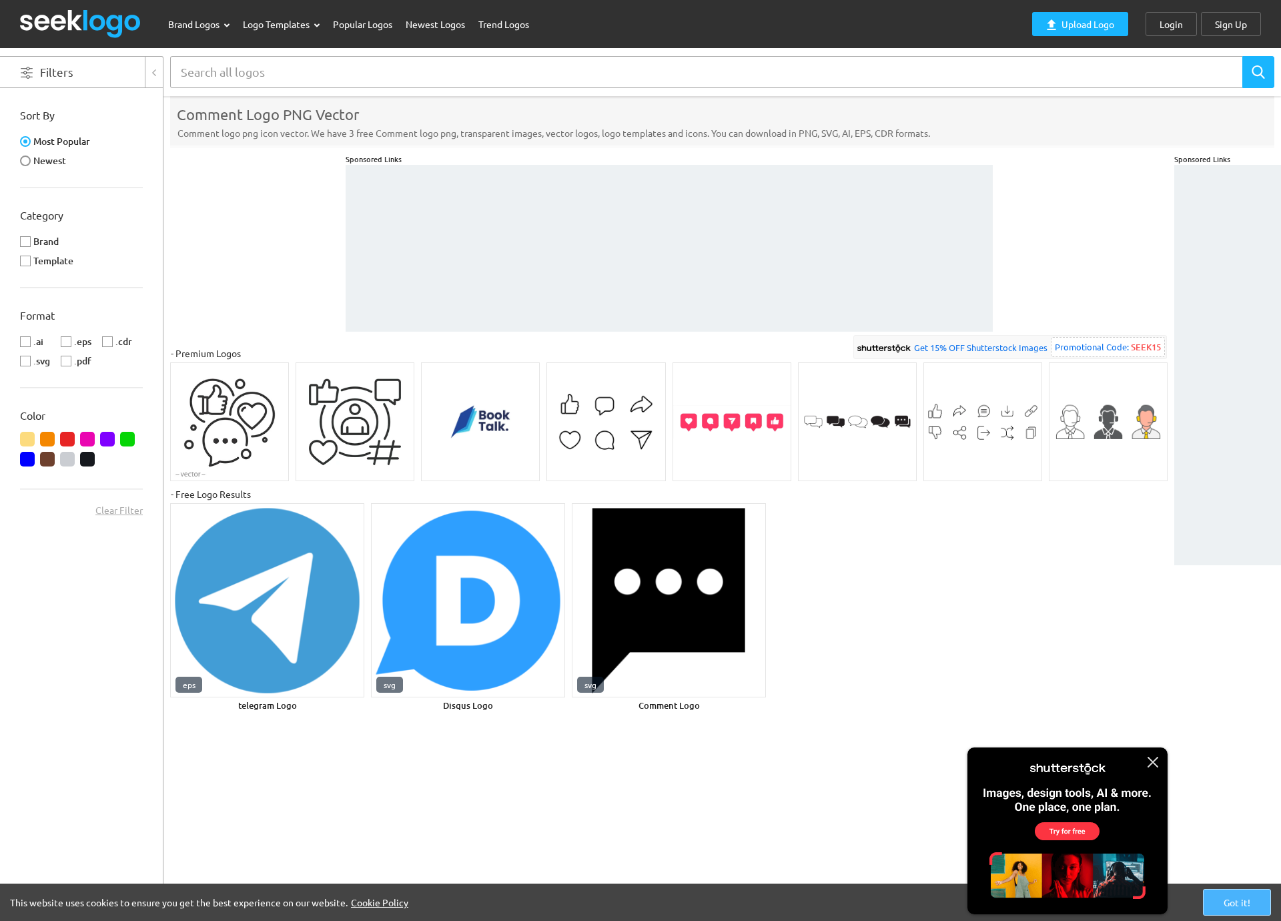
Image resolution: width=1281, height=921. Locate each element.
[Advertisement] (1227, 365)
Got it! (1237, 902)
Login (1171, 24)
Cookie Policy (379, 902)
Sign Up (1231, 24)
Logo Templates (277, 24)
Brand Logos (195, 24)
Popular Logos (362, 24)
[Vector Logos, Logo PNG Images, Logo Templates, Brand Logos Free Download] (80, 23)
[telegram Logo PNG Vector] (267, 600)
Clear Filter (119, 510)
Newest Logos (435, 24)
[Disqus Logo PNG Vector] (468, 600)
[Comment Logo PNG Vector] (669, 600)
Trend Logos (503, 24)
